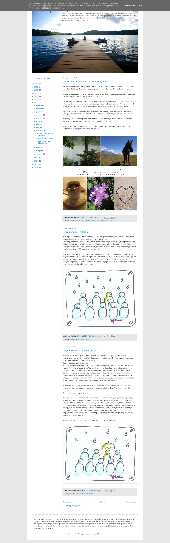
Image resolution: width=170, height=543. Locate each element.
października (41, 112)
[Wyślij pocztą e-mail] (105, 217)
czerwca (39, 124)
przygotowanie (88, 494)
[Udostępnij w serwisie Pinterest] (114, 217)
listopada (39, 109)
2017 (36, 99)
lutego (38, 151)
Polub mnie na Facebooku (41, 78)
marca (38, 147)
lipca (38, 121)
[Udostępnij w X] (109, 217)
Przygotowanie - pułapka (75, 232)
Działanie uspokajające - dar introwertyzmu (85, 81)
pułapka (87, 339)
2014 (36, 161)
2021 (36, 87)
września (39, 115)
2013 (36, 164)
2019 (36, 93)
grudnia (39, 105)
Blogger (100, 534)
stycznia (39, 154)
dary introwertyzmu (76, 220)
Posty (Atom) (76, 506)
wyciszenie (108, 220)
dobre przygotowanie (77, 339)
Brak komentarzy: (95, 217)
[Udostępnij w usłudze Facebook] (112, 217)
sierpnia (39, 118)
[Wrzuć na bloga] (107, 217)
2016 (36, 103)
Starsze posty (131, 502)
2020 (36, 90)
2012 (36, 167)
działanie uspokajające (91, 220)
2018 (36, 96)
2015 (36, 158)
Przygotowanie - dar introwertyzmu (80, 350)
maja (38, 127)
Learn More (130, 6)
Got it (140, 6)
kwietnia (39, 131)
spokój (102, 220)
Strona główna (99, 502)
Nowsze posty (68, 502)
